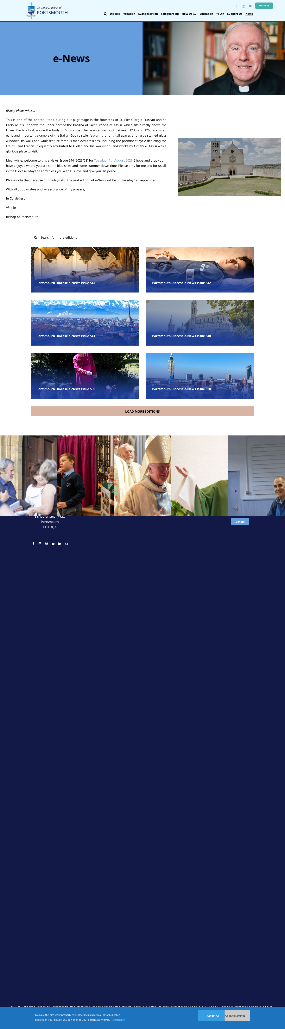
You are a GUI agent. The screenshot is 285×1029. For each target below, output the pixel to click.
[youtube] (250, 6)
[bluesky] (46, 543)
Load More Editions (142, 411)
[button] (105, 14)
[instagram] (243, 6)
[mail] (66, 543)
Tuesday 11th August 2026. (113, 160)
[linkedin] (59, 543)
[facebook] (237, 6)
